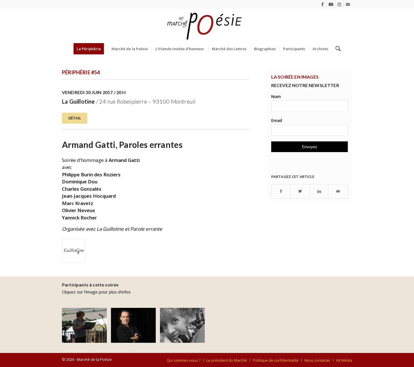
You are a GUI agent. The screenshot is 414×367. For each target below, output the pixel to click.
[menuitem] (91, 49)
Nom (276, 96)
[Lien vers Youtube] (331, 4)
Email (276, 120)
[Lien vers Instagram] (339, 4)
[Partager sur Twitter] (300, 191)
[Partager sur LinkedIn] (319, 191)
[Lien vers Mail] (348, 4)
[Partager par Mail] (338, 191)
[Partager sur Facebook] (281, 191)
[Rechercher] (336, 49)
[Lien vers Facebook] (322, 4)
